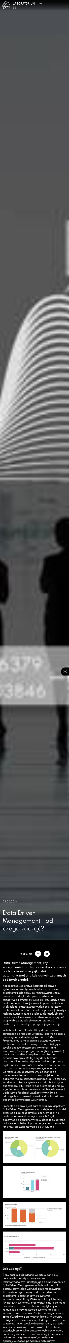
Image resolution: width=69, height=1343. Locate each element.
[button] (41, 4)
